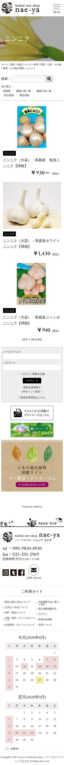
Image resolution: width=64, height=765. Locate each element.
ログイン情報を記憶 (33, 374)
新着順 (6, 91)
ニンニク (9, 153)
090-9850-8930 (27, 548)
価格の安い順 (23, 91)
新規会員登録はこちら (33, 397)
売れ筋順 (9, 95)
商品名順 (24, 95)
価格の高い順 (43, 91)
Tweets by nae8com (32, 506)
